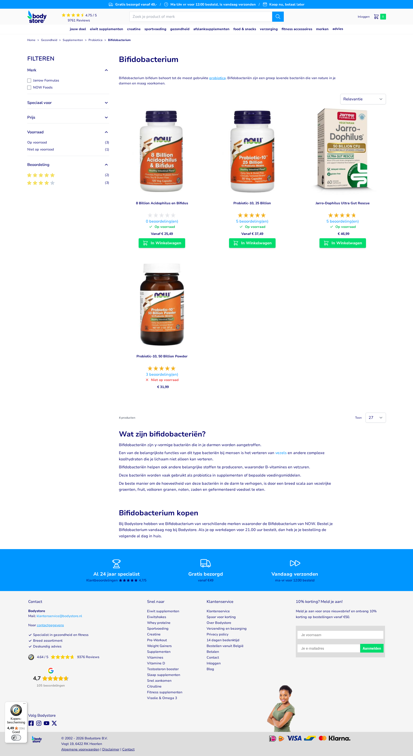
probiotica (217, 78)
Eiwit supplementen (163, 611)
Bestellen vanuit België (225, 646)
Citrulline (154, 686)
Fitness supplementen (164, 692)
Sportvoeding (158, 628)
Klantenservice (218, 611)
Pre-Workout (157, 640)
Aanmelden (372, 648)
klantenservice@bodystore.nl (59, 616)
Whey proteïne (158, 622)
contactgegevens (50, 625)
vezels (281, 453)
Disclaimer (110, 749)
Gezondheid (49, 40)
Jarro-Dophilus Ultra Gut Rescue (343, 203)
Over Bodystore (219, 622)
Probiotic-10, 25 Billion (252, 203)
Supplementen (73, 40)
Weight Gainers (159, 646)
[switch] (16, 738)
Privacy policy (217, 634)
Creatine (154, 634)
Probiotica (95, 40)
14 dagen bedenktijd (223, 640)
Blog (210, 669)
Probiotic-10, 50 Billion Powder (162, 356)
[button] (68, 58)
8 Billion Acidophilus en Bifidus (162, 203)
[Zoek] (278, 17)
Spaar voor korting (221, 617)
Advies (337, 29)
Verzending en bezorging (227, 628)
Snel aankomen (159, 680)
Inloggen (214, 663)
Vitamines (155, 657)
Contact (213, 657)
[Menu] (24, 705)
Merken (322, 29)
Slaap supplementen (163, 675)
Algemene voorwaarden (80, 749)
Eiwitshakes (156, 617)
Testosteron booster (163, 669)
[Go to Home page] (37, 16)
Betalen (213, 651)
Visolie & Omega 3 (162, 698)
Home (31, 40)
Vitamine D (156, 663)
